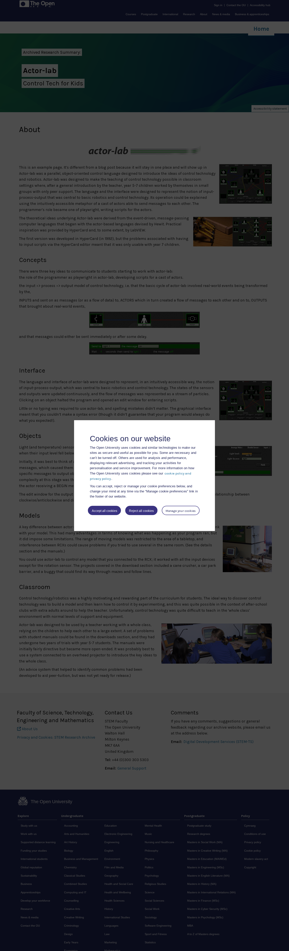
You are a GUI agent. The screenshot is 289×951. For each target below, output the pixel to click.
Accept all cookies (104, 511)
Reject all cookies (141, 511)
